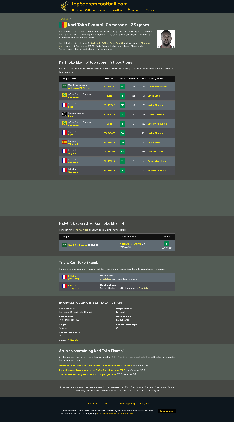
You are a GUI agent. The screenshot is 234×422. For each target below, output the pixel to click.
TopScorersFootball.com (99, 3)
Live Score (117, 10)
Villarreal (73, 144)
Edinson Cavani (156, 151)
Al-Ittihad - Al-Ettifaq (130, 243)
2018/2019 (109, 142)
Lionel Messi (154, 142)
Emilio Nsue (154, 95)
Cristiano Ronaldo (157, 86)
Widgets (144, 403)
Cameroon (73, 97)
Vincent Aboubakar (158, 123)
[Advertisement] (117, 198)
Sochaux (73, 162)
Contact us (109, 403)
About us (92, 403)
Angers (72, 153)
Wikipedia (73, 340)
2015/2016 (109, 161)
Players (64, 19)
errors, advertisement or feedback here (115, 413)
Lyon (71, 106)
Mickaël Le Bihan (157, 170)
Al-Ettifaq (85, 88)
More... (149, 10)
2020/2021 (109, 133)
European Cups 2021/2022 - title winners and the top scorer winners (95, 365)
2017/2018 (109, 151)
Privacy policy (127, 403)
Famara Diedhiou (157, 161)
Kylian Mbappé (156, 105)
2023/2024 (109, 86)
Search (134, 10)
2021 (109, 123)
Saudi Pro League (84, 245)
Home (78, 10)
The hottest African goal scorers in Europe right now (87, 374)
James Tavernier (156, 114)
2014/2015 (109, 170)
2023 (109, 95)
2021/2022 (109, 105)
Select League (97, 10)
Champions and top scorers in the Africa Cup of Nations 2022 (92, 370)
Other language (167, 411)
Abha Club (73, 88)
